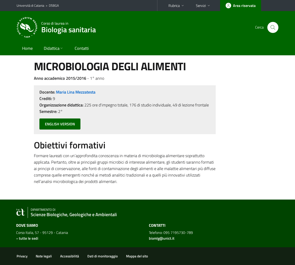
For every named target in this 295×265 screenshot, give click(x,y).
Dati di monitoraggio (102, 256)
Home (27, 48)
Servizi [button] (201, 5)
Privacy (22, 256)
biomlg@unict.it (161, 238)
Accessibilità (69, 256)
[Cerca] (272, 27)
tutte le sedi (28, 238)
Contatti (82, 48)
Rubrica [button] (174, 5)
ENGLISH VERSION (60, 124)
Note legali (44, 256)
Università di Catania (30, 5)
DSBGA (54, 5)
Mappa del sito (137, 256)
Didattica (51, 48)
